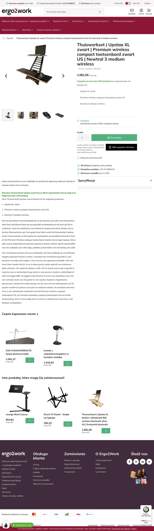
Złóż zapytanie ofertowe (123, 147)
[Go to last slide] (6, 76)
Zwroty (36, 464)
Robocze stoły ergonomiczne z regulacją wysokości (24, 21)
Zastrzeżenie (93, 525)
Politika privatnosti (108, 525)
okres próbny (90, 3)
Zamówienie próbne (73, 468)
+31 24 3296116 (98, 169)
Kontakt (36, 472)
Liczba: (80, 132)
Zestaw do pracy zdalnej (48, 30)
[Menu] (150, 506)
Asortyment (101, 468)
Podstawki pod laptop (123, 21)
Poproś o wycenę (71, 460)
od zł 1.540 (21, 3)
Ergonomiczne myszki (97, 21)
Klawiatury (77, 21)
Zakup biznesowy (71, 464)
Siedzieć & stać (60, 21)
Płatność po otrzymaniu (43, 484)
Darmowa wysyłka (41, 480)
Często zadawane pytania (44, 468)
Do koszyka (116, 137)
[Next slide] (63, 76)
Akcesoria (26, 30)
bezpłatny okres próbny (96, 165)
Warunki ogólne (124, 525)
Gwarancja (38, 476)
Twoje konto (69, 472)
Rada (98, 464)
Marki (4, 488)
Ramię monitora (9, 30)
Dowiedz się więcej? (121, 528)
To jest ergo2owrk (104, 460)
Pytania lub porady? (47, 3)
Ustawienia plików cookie (142, 525)
